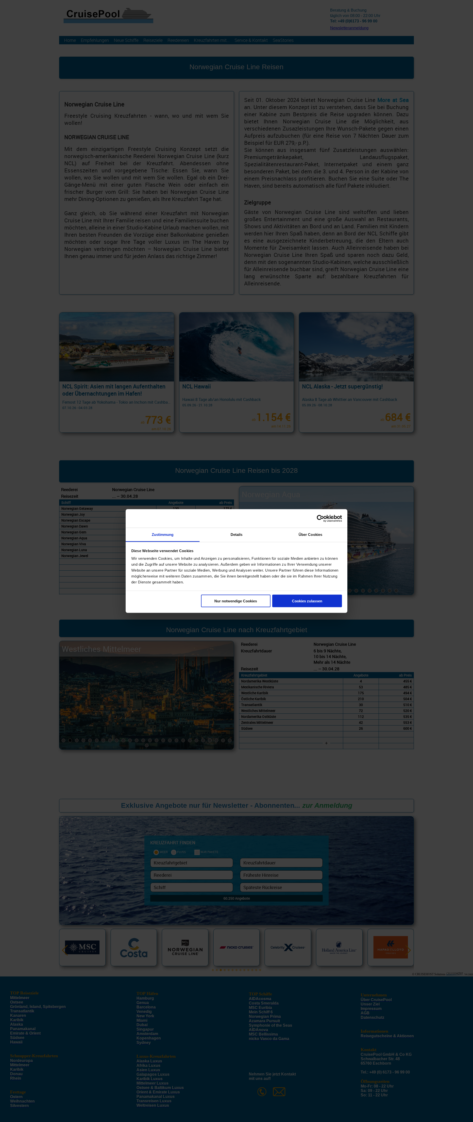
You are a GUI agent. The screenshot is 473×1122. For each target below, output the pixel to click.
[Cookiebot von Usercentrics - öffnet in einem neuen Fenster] (320, 518)
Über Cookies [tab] (310, 534)
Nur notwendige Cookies (235, 601)
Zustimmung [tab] (163, 534)
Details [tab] (237, 534)
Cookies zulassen (307, 601)
